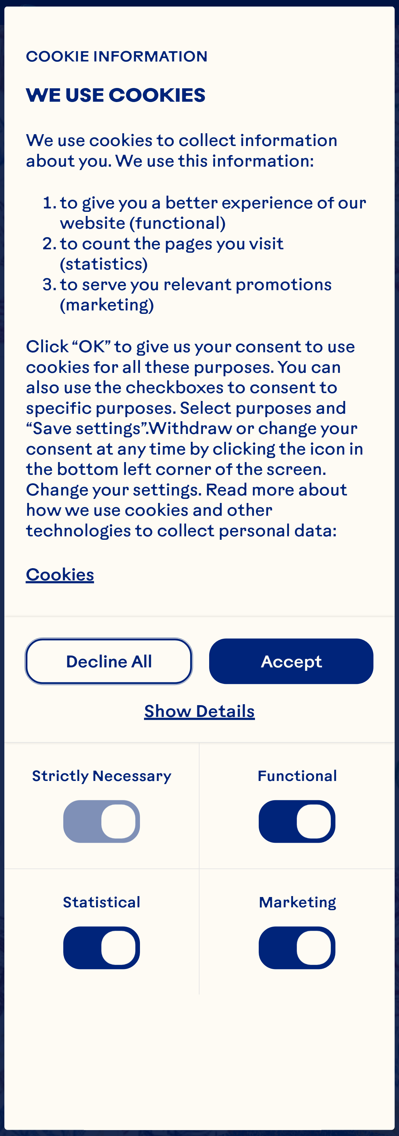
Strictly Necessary (101, 775)
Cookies (60, 574)
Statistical (102, 902)
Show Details (199, 710)
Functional (297, 775)
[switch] (101, 821)
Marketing (297, 902)
